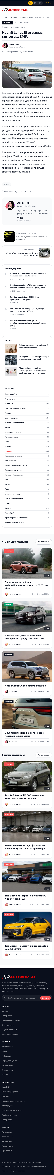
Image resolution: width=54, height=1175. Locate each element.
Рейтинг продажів (10, 1034)
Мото (27, 442)
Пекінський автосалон (27, 475)
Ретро (27, 484)
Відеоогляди (7, 1070)
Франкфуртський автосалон (27, 518)
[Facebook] (21, 192)
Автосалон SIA (27, 394)
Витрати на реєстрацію (12, 1110)
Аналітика (27, 404)
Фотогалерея (8, 1025)
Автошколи (7, 1141)
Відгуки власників (9, 1030)
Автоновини (7, 1046)
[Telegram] (16, 192)
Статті (4, 1051)
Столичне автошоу (27, 494)
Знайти (45, 998)
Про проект (7, 1151)
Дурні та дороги (27, 418)
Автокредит (7, 1105)
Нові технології (27, 461)
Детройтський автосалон (27, 408)
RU (35, 3)
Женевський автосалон (27, 423)
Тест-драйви (7, 1065)
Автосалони (7, 1132)
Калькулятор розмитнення (13, 1101)
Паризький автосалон (27, 470)
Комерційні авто (27, 437)
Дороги (27, 413)
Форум (5, 1075)
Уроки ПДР (27, 513)
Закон (27, 427)
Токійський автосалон (27, 499)
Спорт (27, 489)
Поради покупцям (9, 1060)
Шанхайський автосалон (27, 522)
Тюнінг (27, 503)
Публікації (6, 1056)
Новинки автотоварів (27, 456)
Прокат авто (7, 1146)
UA (30, 3)
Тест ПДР (6, 1087)
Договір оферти (19, 1166)
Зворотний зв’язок (18, 1171)
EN (40, 3)
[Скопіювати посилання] (30, 192)
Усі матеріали (43, 542)
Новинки (8, 22)
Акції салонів (27, 399)
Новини (27, 446)
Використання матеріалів (36, 1166)
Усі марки (6, 1011)
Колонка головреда (27, 432)
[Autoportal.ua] (15, 10)
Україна (27, 508)
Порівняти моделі (9, 1115)
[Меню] (49, 10)
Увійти (48, 3)
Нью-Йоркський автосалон (27, 465)
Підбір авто (7, 1015)
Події (27, 480)
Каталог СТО (7, 1136)
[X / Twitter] (26, 192)
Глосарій (5, 1096)
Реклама (5, 1171)
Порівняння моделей (11, 1020)
